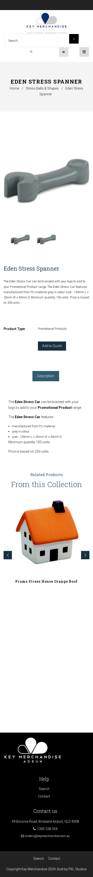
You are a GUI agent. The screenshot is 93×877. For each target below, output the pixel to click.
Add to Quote (52, 346)
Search (44, 789)
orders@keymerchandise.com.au (47, 836)
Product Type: (15, 329)
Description (45, 376)
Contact (44, 796)
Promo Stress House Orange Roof (46, 581)
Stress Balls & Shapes (42, 88)
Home (14, 88)
